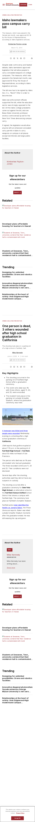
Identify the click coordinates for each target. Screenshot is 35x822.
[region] (17, 814)
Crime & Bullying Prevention (12, 15)
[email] (24, 58)
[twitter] (17, 58)
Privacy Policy (20, 813)
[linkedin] (14, 58)
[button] (3, 4)
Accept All (17, 818)
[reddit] (21, 58)
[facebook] (11, 58)
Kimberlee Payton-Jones (17, 44)
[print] (32, 58)
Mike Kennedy (17, 353)
